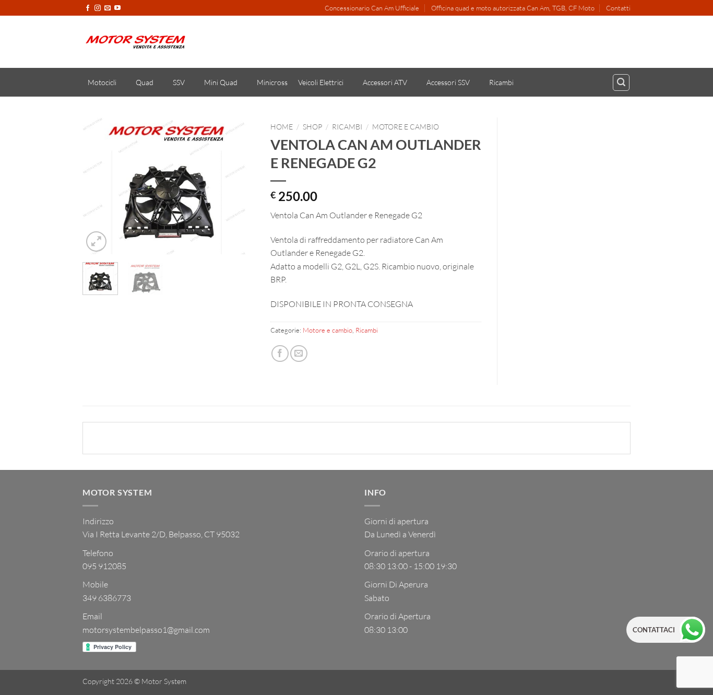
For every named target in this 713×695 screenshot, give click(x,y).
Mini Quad (220, 82)
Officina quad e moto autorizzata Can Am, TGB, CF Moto (513, 8)
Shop (312, 126)
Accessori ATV (385, 82)
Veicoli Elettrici (320, 82)
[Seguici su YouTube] (117, 8)
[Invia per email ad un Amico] (298, 353)
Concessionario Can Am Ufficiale (372, 8)
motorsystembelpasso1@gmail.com (146, 630)
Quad (144, 82)
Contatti (618, 8)
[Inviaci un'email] (107, 8)
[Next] (238, 185)
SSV (179, 82)
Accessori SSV (448, 82)
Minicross (272, 82)
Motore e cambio (405, 126)
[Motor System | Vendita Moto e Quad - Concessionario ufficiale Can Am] (135, 41)
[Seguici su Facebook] (88, 8)
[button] (621, 82)
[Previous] (99, 185)
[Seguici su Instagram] (97, 8)
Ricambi (501, 82)
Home (281, 126)
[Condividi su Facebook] (280, 353)
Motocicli (102, 82)
